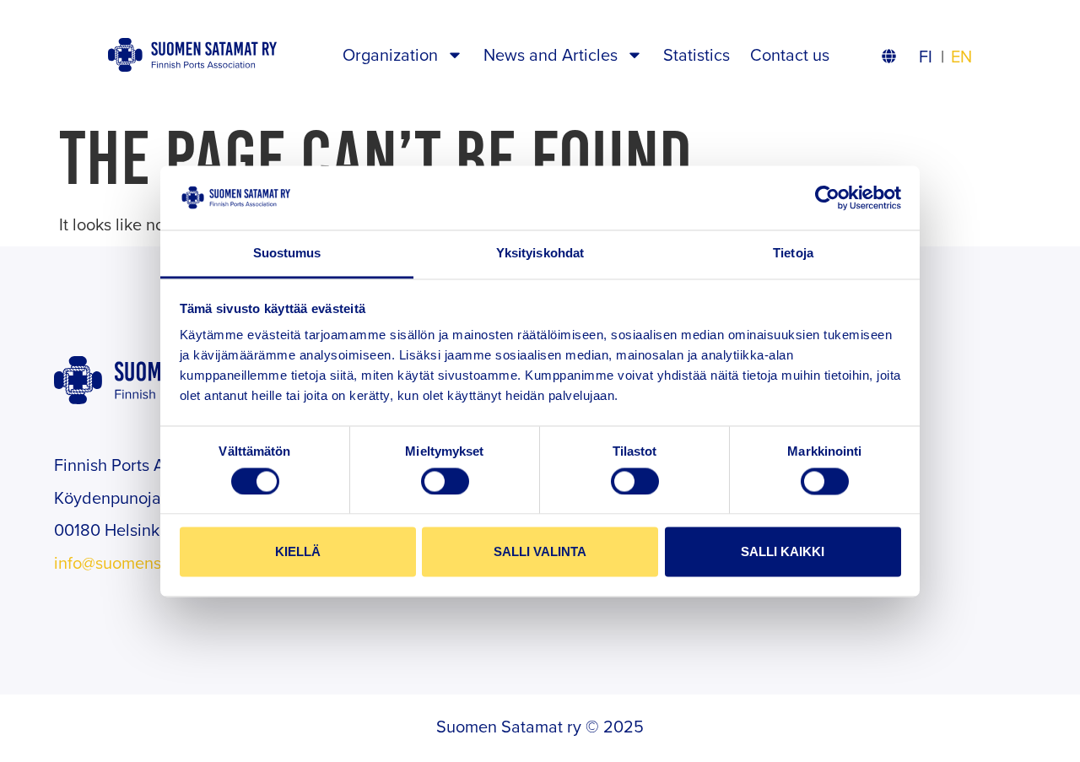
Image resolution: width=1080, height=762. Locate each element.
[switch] (445, 480)
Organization (390, 54)
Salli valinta (540, 552)
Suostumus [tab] (287, 253)
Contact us (789, 54)
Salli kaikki (782, 552)
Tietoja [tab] (793, 253)
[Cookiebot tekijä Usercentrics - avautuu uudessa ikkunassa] (827, 197)
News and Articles (550, 54)
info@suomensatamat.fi (139, 562)
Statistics (696, 54)
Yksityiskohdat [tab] (540, 253)
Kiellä (298, 552)
